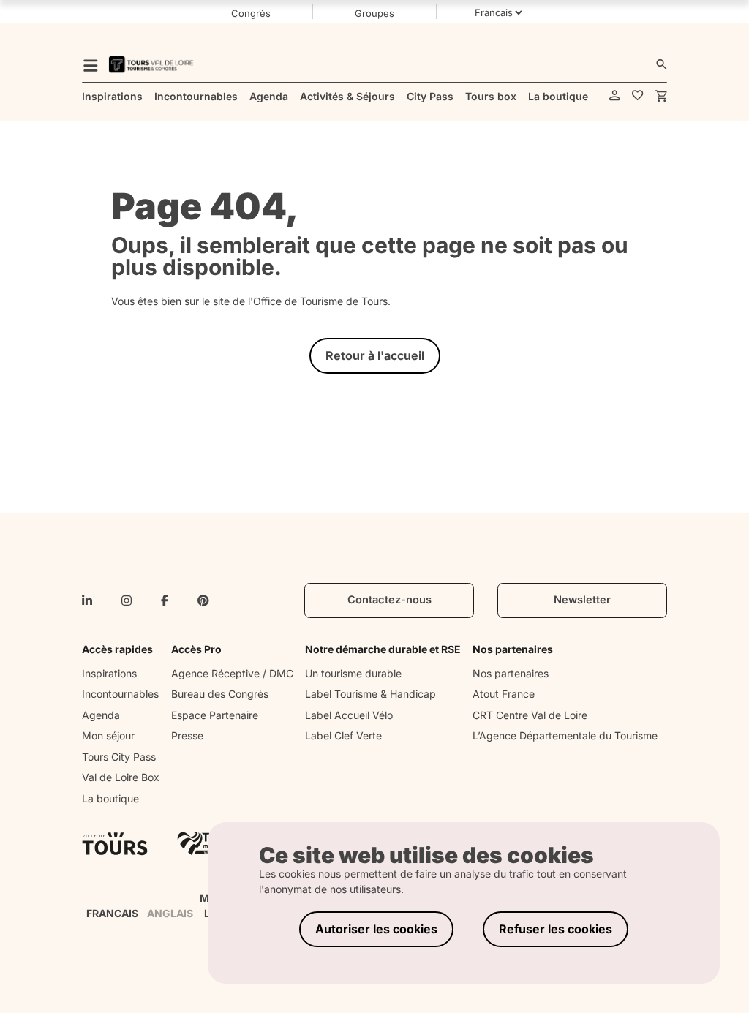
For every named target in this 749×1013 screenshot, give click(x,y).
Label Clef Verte (343, 735)
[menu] (90, 64)
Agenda (101, 715)
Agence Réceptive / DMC (232, 673)
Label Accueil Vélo (349, 715)
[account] (614, 96)
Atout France (504, 694)
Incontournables (120, 694)
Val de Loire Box (120, 777)
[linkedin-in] (87, 600)
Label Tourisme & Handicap (370, 694)
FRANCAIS (112, 913)
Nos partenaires (511, 673)
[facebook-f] (164, 600)
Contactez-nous (389, 599)
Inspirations (109, 673)
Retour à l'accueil (374, 355)
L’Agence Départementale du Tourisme (565, 735)
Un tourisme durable (353, 673)
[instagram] (126, 600)
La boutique (110, 798)
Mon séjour (108, 735)
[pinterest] (203, 600)
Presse (187, 735)
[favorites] (638, 96)
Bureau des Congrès (219, 694)
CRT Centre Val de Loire (530, 715)
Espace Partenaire (214, 715)
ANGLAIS (170, 913)
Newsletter (582, 599)
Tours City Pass (119, 756)
